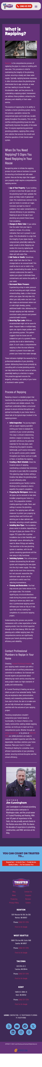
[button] (36, 6)
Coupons (28, 895)
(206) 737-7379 (24, 922)
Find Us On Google (21, 927)
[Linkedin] (13, 1032)
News (14, 895)
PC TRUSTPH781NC (21, 1018)
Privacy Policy (14, 902)
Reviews (28, 899)
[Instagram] (21, 1032)
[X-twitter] (33, 1026)
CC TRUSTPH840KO (25, 1015)
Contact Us (28, 891)
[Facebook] (25, 1026)
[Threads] (29, 1032)
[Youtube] (17, 1026)
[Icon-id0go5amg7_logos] (9, 1026)
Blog (14, 891)
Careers (28, 902)
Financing (14, 899)
